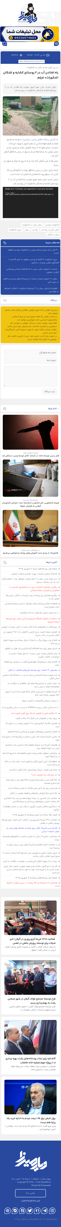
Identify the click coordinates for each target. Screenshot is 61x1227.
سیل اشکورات (15, 229)
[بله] (15, 1211)
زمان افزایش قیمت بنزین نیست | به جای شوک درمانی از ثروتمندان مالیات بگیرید (34, 655)
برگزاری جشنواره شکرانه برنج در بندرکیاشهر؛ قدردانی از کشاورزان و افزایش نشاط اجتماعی (34, 589)
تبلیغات (35, 1179)
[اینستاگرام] (52, 1211)
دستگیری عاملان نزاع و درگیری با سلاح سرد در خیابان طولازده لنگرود (31, 808)
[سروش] (37, 1211)
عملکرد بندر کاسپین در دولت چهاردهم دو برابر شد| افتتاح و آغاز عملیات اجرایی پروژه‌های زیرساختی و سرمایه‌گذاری (32, 800)
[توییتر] (30, 1211)
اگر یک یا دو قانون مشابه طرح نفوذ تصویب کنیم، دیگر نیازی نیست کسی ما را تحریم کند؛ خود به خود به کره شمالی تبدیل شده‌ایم (32, 869)
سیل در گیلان (53, 234)
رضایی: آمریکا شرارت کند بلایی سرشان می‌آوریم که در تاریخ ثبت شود (31, 738)
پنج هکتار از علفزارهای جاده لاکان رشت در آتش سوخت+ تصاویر (29, 627)
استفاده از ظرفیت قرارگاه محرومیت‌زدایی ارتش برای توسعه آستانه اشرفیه (33, 620)
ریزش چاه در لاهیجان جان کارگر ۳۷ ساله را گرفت (36, 718)
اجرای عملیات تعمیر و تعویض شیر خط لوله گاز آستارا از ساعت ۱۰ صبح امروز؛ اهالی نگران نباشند (31, 854)
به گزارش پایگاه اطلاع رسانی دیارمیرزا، (40, 139)
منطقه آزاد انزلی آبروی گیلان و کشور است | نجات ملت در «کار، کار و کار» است (32, 763)
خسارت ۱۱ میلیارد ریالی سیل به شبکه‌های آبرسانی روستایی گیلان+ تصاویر (32, 270)
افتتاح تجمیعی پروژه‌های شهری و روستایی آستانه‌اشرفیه (33, 731)
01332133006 (30, 1201)
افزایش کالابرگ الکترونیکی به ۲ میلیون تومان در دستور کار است (32, 725)
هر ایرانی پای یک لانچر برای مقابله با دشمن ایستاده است (33, 788)
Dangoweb (46, 1185)
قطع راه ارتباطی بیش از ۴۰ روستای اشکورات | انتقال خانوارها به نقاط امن (31, 290)
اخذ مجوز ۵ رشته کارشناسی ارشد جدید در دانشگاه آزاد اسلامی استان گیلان (31, 677)
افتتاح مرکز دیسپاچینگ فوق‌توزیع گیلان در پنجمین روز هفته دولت (32, 663)
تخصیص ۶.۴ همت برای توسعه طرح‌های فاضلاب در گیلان (33, 670)
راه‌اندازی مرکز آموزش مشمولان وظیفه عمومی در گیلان (34, 793)
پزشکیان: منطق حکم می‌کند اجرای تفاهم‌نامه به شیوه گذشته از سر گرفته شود (31, 755)
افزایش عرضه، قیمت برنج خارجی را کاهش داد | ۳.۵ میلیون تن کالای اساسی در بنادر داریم (31, 633)
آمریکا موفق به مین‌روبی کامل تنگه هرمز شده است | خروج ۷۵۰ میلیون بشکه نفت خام (32, 693)
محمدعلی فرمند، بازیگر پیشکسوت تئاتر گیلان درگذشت (33, 770)
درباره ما (26, 1179)
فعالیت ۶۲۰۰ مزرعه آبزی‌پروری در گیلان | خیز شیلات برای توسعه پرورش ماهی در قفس (30, 821)
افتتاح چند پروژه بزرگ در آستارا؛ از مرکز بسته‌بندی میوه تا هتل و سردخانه (31, 642)
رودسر (35, 229)
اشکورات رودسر (52, 225)
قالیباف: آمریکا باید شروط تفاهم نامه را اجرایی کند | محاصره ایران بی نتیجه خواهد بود (32, 746)
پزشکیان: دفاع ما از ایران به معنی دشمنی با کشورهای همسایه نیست (31, 838)
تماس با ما (16, 1179)
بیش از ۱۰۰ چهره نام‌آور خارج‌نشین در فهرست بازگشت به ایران (30, 861)
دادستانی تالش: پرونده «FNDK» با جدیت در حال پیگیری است (29, 707)
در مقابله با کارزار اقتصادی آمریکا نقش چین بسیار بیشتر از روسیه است (33, 846)
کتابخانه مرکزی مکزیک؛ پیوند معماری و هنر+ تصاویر (34, 574)
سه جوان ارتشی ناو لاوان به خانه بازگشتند (38, 612)
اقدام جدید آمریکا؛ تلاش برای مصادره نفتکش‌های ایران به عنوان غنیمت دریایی (33, 830)
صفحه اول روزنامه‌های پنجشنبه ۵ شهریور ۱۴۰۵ (36, 877)
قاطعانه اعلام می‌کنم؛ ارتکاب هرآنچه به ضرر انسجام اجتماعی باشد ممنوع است (32, 605)
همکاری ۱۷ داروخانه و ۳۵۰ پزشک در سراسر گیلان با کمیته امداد (33, 884)
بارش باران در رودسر (50, 229)
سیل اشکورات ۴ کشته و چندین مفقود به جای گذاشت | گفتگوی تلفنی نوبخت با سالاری (33, 261)
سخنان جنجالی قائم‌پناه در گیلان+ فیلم (39, 700)
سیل (27, 229)
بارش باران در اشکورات (32, 225)
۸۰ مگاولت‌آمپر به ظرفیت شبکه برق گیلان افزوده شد (34, 713)
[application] (30, 202)
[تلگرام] (45, 1211)
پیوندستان (46, 1179)
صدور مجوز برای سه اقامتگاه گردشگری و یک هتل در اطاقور (31, 648)
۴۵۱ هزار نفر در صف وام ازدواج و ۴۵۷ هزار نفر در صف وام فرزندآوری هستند (33, 781)
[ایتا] (22, 1211)
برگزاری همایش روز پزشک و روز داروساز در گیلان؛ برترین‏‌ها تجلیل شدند (33, 597)
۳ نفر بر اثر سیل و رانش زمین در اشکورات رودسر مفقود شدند (33, 251)
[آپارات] (8, 1211)
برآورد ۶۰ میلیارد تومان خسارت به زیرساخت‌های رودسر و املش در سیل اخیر (31, 280)
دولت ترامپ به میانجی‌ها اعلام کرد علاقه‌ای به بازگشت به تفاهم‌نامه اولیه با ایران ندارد (34, 685)
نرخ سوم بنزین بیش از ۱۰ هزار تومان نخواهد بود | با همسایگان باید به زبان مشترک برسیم (30, 580)
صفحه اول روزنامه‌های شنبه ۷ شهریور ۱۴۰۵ (38, 568)
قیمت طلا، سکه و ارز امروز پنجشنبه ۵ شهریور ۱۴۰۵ (35, 814)
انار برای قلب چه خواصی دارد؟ (44, 775)
